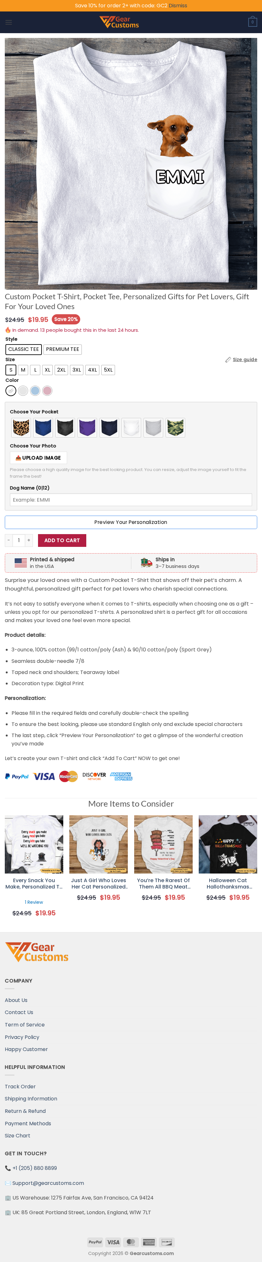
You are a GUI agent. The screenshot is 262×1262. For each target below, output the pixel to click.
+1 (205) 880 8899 (34, 1168)
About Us (16, 1000)
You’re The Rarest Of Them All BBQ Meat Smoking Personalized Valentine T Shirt (163, 884)
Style (11, 339)
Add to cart (62, 540)
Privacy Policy (22, 1037)
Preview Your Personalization (131, 522)
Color (12, 380)
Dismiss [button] (178, 5)
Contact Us (19, 1012)
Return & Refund (25, 1111)
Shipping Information (31, 1098)
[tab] (131, 412)
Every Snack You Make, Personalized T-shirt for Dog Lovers (33, 884)
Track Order (20, 1086)
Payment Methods (28, 1123)
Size (10, 359)
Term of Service (25, 1024)
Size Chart (17, 1135)
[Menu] (8, 22)
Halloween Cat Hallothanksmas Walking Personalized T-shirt (228, 884)
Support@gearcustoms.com (48, 1183)
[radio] (23, 349)
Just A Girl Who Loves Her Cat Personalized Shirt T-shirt (98, 884)
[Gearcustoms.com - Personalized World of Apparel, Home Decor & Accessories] (119, 22)
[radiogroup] (131, 427)
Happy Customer (26, 1049)
